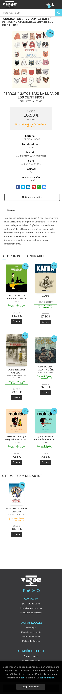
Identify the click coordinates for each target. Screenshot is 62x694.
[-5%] (16, 278)
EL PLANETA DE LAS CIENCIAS (17, 510)
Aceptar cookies (30, 686)
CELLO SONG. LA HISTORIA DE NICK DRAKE (16, 297)
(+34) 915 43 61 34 (31, 603)
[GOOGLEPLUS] (33, 590)
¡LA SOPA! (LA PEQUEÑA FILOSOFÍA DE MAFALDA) (45, 438)
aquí (22, 677)
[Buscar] (58, 12)
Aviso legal (31, 627)
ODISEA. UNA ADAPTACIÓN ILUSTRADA (45, 368)
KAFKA (45, 296)
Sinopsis (11, 210)
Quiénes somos (31, 656)
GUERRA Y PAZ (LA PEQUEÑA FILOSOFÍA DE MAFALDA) (16, 438)
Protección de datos (31, 636)
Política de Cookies (31, 641)
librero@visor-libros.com (31, 608)
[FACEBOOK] (23, 590)
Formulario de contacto (31, 612)
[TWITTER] (28, 590)
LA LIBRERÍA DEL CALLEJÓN (17, 371)
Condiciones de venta (31, 632)
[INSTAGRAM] (38, 590)
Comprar (16, 321)
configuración (47, 677)
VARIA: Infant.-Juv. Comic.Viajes (26, 18)
